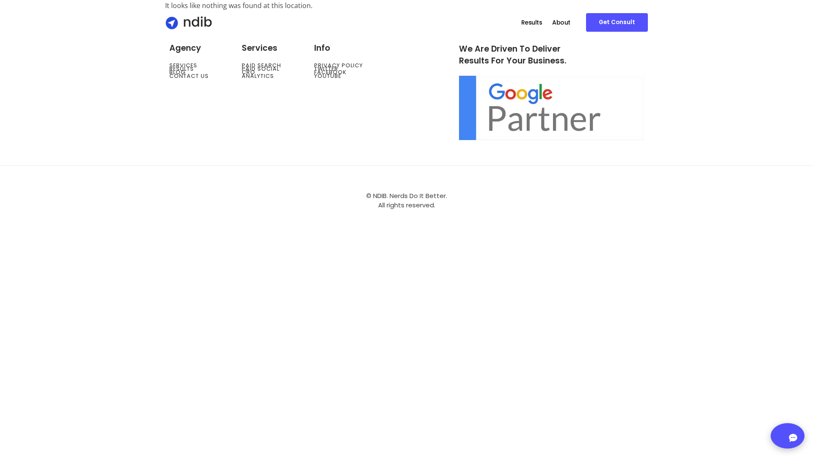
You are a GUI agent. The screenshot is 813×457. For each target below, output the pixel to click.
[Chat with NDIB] (788, 436)
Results (531, 22)
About (561, 22)
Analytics (258, 76)
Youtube (327, 76)
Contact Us (189, 76)
